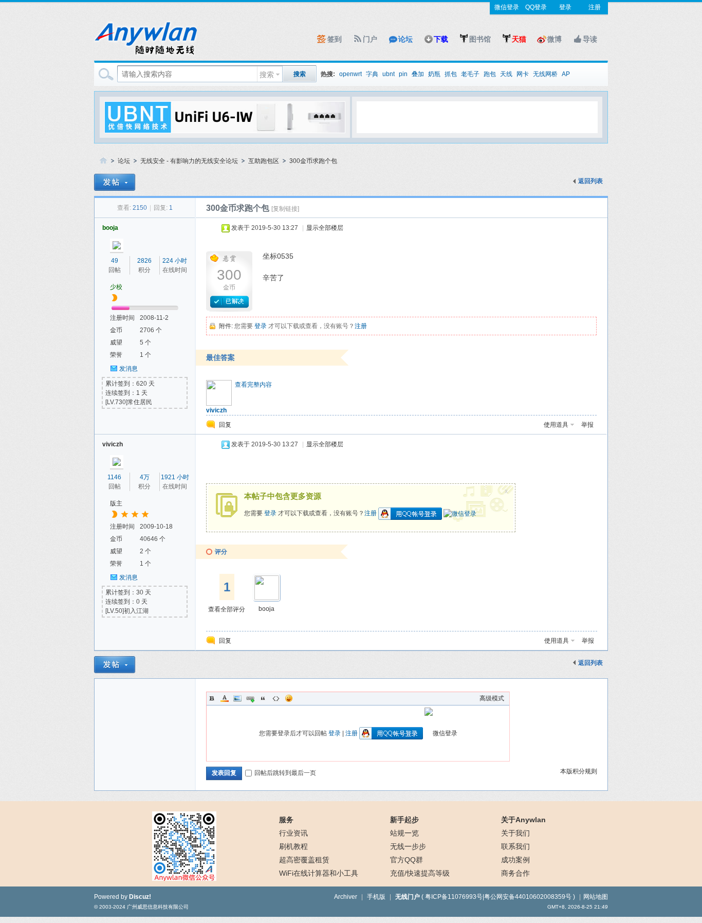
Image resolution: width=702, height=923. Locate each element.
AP (566, 74)
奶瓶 (434, 74)
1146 (114, 477)
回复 (225, 424)
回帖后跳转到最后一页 (285, 772)
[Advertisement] (477, 117)
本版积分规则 (578, 771)
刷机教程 (293, 846)
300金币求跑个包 (313, 161)
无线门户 (407, 896)
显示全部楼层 (324, 227)
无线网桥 (545, 74)
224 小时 (174, 260)
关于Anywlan (523, 820)
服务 (286, 820)
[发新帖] (114, 182)
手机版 (376, 896)
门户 (370, 39)
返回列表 (590, 181)
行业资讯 (293, 833)
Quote (263, 698)
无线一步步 (408, 846)
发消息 (128, 368)
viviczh (216, 410)
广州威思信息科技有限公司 (158, 907)
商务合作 (515, 873)
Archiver (345, 896)
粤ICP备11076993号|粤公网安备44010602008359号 (498, 896)
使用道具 (556, 424)
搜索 (267, 74)
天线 (506, 74)
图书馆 (480, 39)
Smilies (289, 698)
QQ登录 (536, 7)
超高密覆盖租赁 (304, 860)
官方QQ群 (406, 860)
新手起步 (404, 820)
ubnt (388, 74)
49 (114, 260)
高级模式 (491, 698)
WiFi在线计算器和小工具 (318, 873)
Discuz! (140, 896)
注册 (594, 7)
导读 (590, 39)
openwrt (350, 74)
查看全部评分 (226, 609)
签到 (334, 39)
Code (276, 698)
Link (250, 698)
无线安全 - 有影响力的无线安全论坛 (189, 161)
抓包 (451, 74)
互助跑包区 (263, 161)
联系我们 (515, 846)
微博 (554, 39)
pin (403, 74)
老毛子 (470, 74)
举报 (587, 424)
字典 (372, 74)
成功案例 (515, 860)
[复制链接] (285, 208)
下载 (441, 39)
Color (224, 698)
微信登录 (506, 7)
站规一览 (404, 833)
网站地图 (595, 896)
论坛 (405, 39)
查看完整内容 (253, 384)
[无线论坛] (145, 54)
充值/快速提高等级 (420, 873)
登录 (565, 7)
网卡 (522, 74)
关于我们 (515, 833)
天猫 (519, 39)
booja (110, 227)
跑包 (490, 74)
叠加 (418, 74)
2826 (144, 260)
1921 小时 (175, 477)
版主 (116, 503)
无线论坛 (103, 161)
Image (237, 698)
